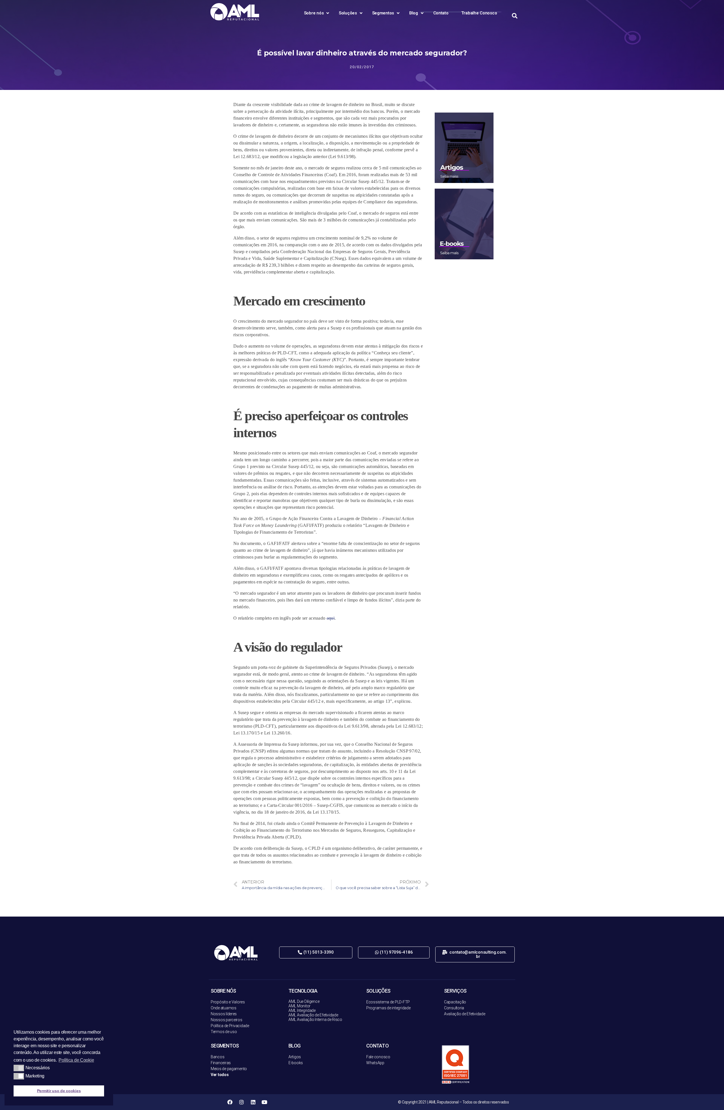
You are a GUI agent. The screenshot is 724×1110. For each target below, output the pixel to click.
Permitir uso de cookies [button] (59, 1091)
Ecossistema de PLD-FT (386, 1002)
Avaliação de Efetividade (464, 1014)
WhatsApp (375, 1063)
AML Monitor (299, 1006)
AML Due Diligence (303, 1001)
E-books (295, 1063)
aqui (331, 618)
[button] (316, 952)
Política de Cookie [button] (76, 1060)
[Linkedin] (253, 1102)
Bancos (217, 1057)
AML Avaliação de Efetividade (313, 1015)
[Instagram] (241, 1102)
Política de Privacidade (230, 1025)
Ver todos (220, 1074)
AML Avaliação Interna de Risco (315, 1019)
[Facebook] (230, 1102)
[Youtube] (264, 1102)
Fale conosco (378, 1057)
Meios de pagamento (229, 1068)
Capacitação (455, 1002)
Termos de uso (224, 1031)
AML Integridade (302, 1010)
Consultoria (454, 1008)
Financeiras (221, 1063)
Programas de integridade (388, 1008)
